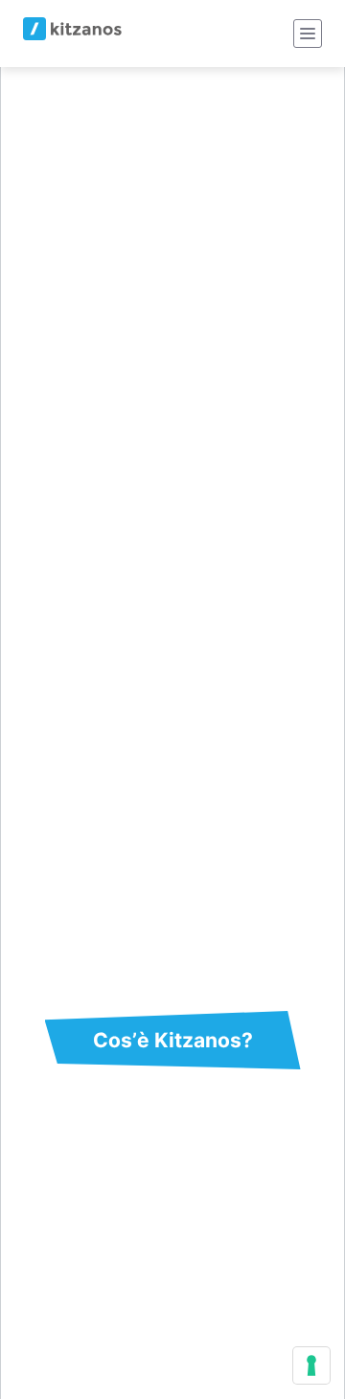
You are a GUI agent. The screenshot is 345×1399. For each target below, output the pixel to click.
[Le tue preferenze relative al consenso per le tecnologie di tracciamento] (311, 1365)
